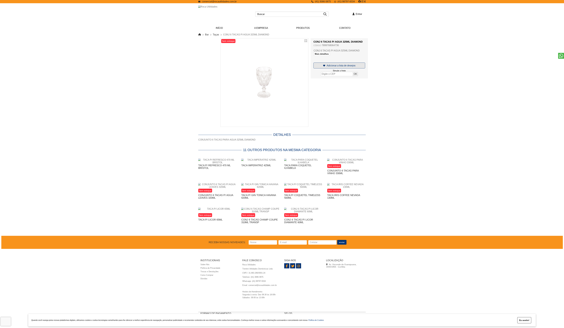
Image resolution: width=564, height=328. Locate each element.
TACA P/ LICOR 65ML (210, 219)
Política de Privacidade (210, 268)
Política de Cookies (316, 320)
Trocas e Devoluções (209, 271)
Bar (207, 34)
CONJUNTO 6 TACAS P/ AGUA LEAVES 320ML (215, 196)
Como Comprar (206, 275)
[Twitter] (365, 1)
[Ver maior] (306, 41)
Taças (216, 34)
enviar (342, 242)
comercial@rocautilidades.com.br (219, 1)
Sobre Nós (204, 264)
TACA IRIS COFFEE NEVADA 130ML (343, 196)
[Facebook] (359, 1)
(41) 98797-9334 (346, 1)
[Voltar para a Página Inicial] (199, 34)
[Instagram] (362, 1)
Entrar (358, 14)
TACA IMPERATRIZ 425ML (256, 165)
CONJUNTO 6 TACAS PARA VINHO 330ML (343, 172)
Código (317, 45)
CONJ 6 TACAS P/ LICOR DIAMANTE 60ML (298, 221)
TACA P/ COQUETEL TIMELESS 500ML (302, 196)
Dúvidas (203, 278)
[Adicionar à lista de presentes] (339, 65)
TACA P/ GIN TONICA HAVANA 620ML (258, 196)
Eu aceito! (524, 320)
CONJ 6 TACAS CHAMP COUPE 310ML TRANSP (259, 221)
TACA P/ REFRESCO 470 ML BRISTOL (214, 166)
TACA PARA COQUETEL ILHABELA (297, 166)
